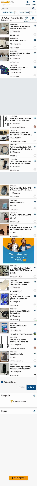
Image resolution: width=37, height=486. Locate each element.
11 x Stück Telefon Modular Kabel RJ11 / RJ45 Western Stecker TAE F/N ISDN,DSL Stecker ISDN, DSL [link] (20, 269)
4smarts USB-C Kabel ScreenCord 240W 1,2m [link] (19, 341)
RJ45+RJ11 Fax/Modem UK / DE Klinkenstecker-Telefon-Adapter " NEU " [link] (21, 228)
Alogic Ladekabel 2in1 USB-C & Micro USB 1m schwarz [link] (20, 119)
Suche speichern (26, 20)
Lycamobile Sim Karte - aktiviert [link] (18, 326)
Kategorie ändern (19, 401)
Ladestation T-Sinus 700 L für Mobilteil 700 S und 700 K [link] (21, 134)
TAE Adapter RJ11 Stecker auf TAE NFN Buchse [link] (20, 27)
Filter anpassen (20, 478)
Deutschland (24, 12)
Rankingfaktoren (10, 382)
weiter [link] (30, 387)
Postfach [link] (27, 4)
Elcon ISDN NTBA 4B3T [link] (18, 41)
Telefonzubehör (8, 12)
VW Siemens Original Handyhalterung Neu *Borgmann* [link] (21, 368)
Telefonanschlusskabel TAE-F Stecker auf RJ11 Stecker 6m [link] (20, 148)
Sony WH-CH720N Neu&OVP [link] (20, 215)
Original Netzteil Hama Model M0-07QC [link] (20, 54)
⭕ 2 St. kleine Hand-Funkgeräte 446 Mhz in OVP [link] (20, 298)
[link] (7, 2)
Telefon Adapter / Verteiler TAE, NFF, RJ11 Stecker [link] (20, 283)
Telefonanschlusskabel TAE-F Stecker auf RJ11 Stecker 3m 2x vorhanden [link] (20, 162)
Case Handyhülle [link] (16, 354)
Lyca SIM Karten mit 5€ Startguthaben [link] (18, 69)
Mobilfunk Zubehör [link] (17, 202)
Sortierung (33, 20)
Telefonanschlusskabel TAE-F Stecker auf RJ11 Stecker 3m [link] (20, 189)
